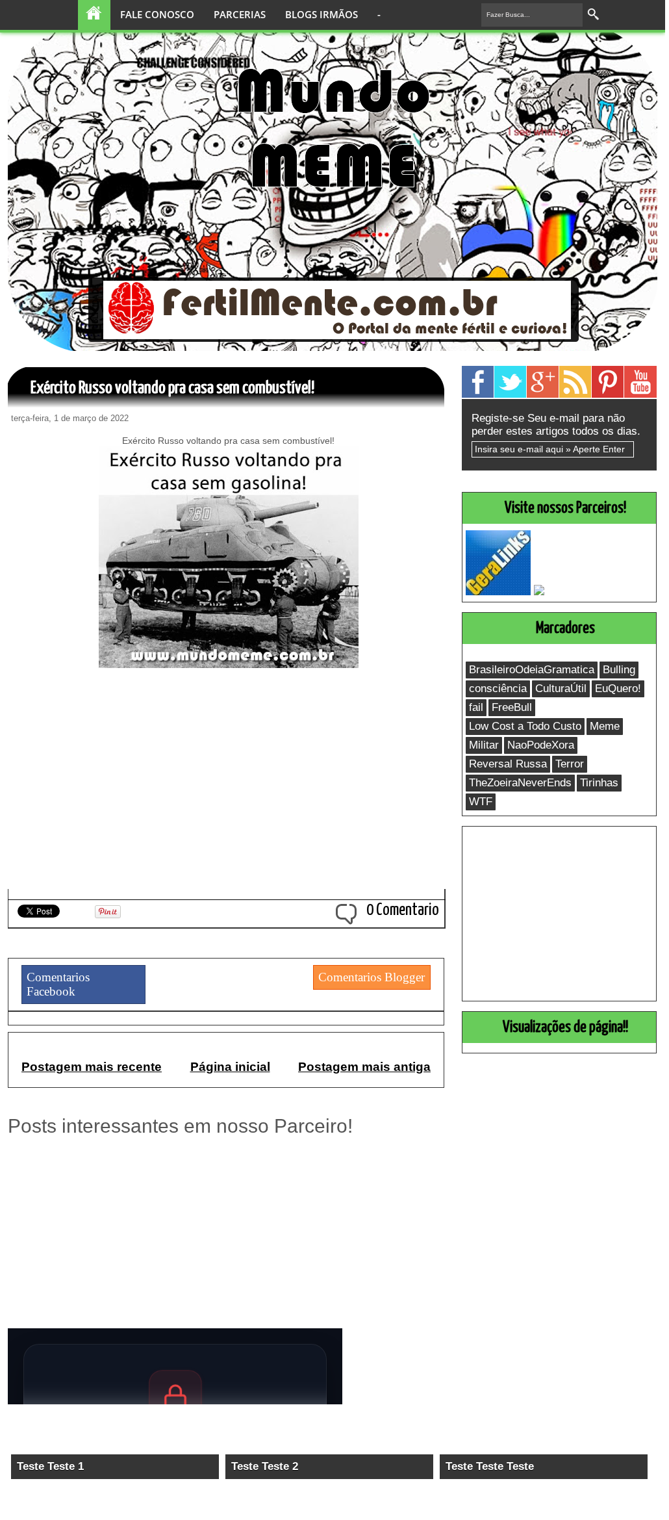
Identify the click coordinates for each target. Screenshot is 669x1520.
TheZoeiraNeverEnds (520, 783)
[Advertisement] (228, 794)
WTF (480, 801)
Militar (484, 745)
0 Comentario (402, 910)
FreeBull (512, 707)
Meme (605, 726)
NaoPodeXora (540, 745)
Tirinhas (599, 783)
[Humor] (397, 195)
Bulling (619, 669)
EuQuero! (618, 688)
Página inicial (230, 1067)
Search (594, 14)
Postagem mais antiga (364, 1067)
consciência (498, 688)
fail (476, 707)
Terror (569, 764)
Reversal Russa (508, 764)
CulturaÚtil (561, 688)
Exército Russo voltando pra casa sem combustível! (172, 388)
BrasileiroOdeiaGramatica (531, 669)
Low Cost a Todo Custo (525, 726)
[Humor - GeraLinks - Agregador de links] (498, 592)
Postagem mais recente (91, 1067)
